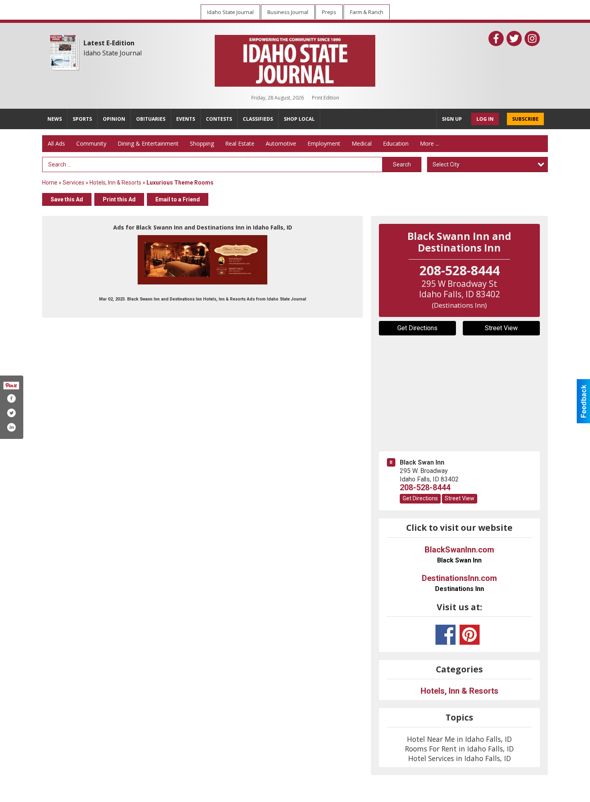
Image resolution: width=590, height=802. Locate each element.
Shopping (202, 143)
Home (49, 182)
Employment (323, 143)
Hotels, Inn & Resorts (115, 182)
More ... (429, 143)
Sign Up (452, 119)
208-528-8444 (425, 487)
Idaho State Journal (112, 53)
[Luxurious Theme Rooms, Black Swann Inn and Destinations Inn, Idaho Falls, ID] (202, 259)
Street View (501, 328)
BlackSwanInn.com (459, 554)
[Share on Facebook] (11, 398)
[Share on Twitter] (11, 412)
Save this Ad (67, 199)
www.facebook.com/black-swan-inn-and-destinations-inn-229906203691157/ (445, 635)
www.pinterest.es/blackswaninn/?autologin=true (470, 635)
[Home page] (295, 59)
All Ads (56, 143)
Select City (446, 164)
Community (91, 143)
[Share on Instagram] (11, 427)
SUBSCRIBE (525, 119)
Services (73, 182)
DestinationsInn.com (459, 583)
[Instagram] (532, 38)
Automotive (281, 143)
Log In (485, 119)
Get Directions (417, 328)
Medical (362, 143)
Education (396, 143)
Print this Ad (119, 199)
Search (402, 164)
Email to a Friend (177, 199)
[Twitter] (514, 38)
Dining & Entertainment (148, 143)
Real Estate (239, 143)
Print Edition (325, 97)
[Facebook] (496, 38)
